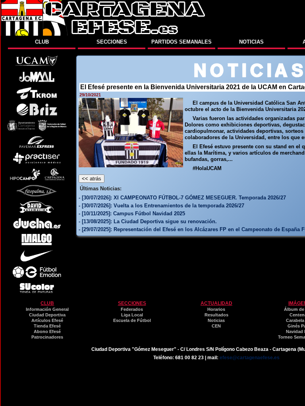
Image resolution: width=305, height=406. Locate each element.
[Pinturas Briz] (36, 114)
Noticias (216, 320)
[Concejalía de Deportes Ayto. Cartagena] (21, 130)
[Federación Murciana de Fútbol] (52, 130)
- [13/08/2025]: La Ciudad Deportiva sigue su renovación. (148, 221)
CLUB (42, 42)
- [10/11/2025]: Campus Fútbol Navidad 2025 (132, 213)
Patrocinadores (47, 337)
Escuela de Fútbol (132, 320)
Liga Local (132, 314)
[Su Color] (36, 292)
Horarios (216, 309)
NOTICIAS (251, 42)
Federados (132, 309)
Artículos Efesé (47, 320)
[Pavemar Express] (36, 146)
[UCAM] (36, 65)
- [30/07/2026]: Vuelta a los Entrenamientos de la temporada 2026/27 (161, 206)
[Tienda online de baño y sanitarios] (36, 227)
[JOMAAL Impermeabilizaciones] (36, 81)
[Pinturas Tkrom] (37, 97)
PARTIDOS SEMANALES (181, 42)
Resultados (216, 314)
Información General (47, 309)
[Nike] (36, 260)
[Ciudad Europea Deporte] (54, 179)
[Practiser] (36, 162)
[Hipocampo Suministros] (25, 179)
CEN (216, 326)
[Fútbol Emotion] (36, 276)
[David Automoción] (36, 211)
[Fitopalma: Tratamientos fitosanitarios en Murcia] (36, 195)
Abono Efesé (47, 331)
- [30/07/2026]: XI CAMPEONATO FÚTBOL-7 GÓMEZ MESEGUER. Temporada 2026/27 (182, 198)
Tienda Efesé (47, 326)
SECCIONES (112, 42)
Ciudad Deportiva (47, 314)
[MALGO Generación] (37, 244)
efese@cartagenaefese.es (250, 357)
